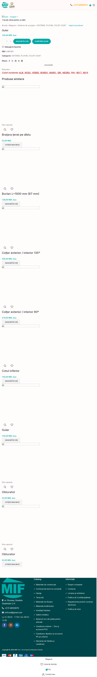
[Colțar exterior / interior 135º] (21, 225)
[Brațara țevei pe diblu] (21, 104)
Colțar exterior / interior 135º (21, 252)
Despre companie (75, 585)
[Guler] (21, 402)
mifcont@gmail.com (13, 612)
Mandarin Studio (37, 650)
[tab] (48, 65)
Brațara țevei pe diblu (16, 134)
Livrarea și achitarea (76, 593)
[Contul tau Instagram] (10, 625)
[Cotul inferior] (21, 343)
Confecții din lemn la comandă (48, 589)
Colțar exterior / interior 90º (20, 312)
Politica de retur (74, 609)
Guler (5, 430)
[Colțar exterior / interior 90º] (21, 284)
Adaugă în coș (22, 41)
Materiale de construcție (46, 585)
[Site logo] (8, 5)
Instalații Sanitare (43, 610)
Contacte (72, 589)
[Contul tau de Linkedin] (18, 61)
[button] (11, 204)
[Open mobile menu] (93, 5)
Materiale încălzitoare (45, 606)
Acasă (4, 25)
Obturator (8, 492)
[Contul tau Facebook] (9, 61)
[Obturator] (21, 462)
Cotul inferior (10, 370)
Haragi (38, 593)
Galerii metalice (42, 615)
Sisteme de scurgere (26, 25)
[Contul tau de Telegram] (22, 61)
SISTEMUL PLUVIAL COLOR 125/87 (51, 25)
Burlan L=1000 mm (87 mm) (20, 193)
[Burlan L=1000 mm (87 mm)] (21, 166)
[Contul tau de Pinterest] (15, 61)
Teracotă (39, 597)
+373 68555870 (80, 5)
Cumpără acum (41, 41)
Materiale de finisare (44, 602)
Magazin (12, 25)
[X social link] (12, 61)
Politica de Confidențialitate (79, 597)
